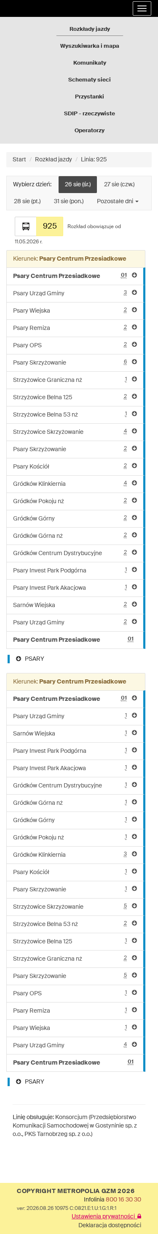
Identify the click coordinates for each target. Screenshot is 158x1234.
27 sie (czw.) (119, 185)
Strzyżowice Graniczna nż (70, 380)
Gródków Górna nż (70, 536)
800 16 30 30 (123, 1200)
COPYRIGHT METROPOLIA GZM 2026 (75, 1191)
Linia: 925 (94, 160)
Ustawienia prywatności (104, 1217)
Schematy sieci (89, 80)
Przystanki (89, 97)
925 (50, 226)
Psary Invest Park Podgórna (70, 570)
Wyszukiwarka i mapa (89, 46)
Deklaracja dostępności (109, 1226)
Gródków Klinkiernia (70, 484)
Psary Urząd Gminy (70, 293)
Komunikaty (89, 63)
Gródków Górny (70, 518)
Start (19, 160)
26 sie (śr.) (78, 185)
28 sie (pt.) (27, 201)
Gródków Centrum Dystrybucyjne (70, 553)
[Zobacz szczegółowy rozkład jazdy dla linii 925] (26, 226)
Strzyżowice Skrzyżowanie (70, 432)
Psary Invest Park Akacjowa (70, 588)
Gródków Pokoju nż (70, 501)
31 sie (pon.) (68, 201)
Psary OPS (70, 345)
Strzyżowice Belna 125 (70, 397)
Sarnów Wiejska (70, 605)
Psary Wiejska (70, 311)
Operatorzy (89, 130)
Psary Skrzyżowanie (70, 363)
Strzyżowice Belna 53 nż (70, 414)
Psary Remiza (70, 328)
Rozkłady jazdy (90, 29)
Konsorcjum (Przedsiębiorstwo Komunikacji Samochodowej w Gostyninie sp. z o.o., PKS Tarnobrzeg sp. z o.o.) (75, 1125)
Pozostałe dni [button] (115, 201)
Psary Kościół (70, 466)
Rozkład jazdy (53, 160)
